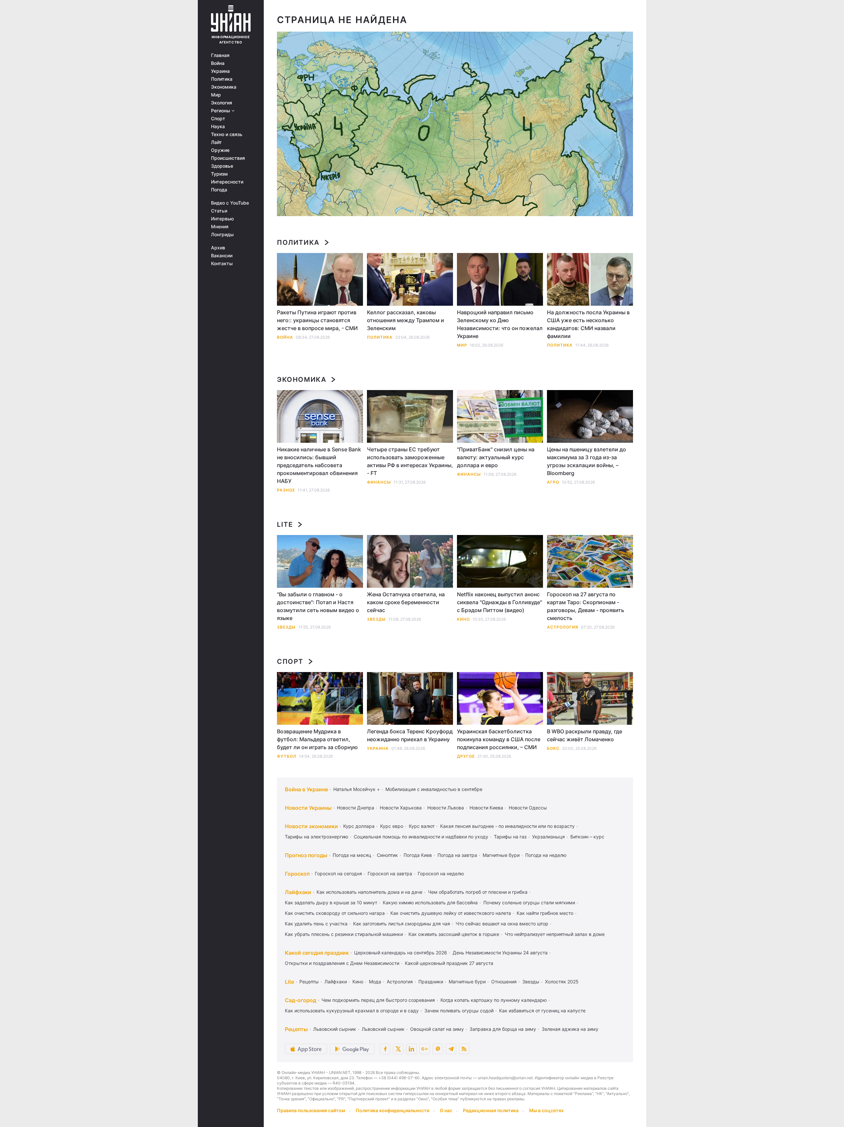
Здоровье (222, 166)
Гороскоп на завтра (390, 873)
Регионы (221, 110)
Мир (216, 95)
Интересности (227, 181)
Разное (286, 490)
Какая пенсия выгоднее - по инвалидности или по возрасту (507, 826)
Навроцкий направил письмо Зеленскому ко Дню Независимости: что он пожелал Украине (500, 324)
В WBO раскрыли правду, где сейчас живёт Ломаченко (584, 735)
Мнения (219, 226)
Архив (218, 247)
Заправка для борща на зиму (502, 1029)
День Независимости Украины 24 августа (500, 952)
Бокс (553, 748)
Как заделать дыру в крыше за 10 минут (331, 902)
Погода (219, 189)
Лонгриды (222, 234)
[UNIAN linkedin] (411, 1049)
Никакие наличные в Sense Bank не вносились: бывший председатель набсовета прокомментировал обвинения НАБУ (319, 465)
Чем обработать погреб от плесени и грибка (478, 892)
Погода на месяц (352, 855)
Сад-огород (300, 1000)
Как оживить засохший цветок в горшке (453, 934)
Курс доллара (359, 826)
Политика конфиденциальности (392, 1110)
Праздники (430, 981)
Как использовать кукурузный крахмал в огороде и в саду (352, 1010)
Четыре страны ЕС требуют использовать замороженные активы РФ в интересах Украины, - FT (410, 461)
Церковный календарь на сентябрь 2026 (400, 952)
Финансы (379, 482)
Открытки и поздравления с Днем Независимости (342, 963)
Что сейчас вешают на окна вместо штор (502, 923)
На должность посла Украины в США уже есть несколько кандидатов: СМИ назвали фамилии (588, 324)
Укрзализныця (548, 836)
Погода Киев (418, 855)
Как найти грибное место (545, 913)
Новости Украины (308, 807)
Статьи (219, 210)
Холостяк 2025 (562, 981)
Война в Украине (306, 789)
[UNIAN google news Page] (424, 1049)
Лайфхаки (298, 892)
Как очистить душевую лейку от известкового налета (450, 913)
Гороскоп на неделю (441, 873)
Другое (466, 756)
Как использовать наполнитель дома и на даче (369, 892)
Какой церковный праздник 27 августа (449, 963)
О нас (446, 1110)
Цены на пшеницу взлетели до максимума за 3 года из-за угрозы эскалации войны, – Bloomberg (586, 461)
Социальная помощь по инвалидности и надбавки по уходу (421, 836)
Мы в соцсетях (546, 1110)
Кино (463, 619)
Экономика (223, 87)
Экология (221, 102)
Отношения (504, 981)
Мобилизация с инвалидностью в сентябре (433, 789)
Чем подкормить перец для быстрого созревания (378, 1000)
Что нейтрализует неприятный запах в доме (555, 934)
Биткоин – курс (587, 836)
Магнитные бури (501, 855)
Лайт (216, 142)
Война (218, 63)
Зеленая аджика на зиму (570, 1029)
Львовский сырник (334, 1029)
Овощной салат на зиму (437, 1029)
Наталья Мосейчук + (356, 789)
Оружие (220, 150)
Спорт (218, 118)
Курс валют (422, 826)
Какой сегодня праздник (317, 952)
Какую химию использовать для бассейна (430, 902)
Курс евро (391, 826)
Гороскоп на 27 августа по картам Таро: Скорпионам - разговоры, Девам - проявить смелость (585, 606)
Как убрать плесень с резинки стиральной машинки (344, 934)
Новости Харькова (401, 807)
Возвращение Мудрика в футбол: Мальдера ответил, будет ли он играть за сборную (317, 739)
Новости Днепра (355, 807)
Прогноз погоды (306, 855)
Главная (220, 55)
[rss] (464, 1049)
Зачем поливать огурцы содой (459, 1010)
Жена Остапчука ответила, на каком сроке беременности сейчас (406, 602)
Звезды (286, 627)
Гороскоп (297, 873)
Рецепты (309, 981)
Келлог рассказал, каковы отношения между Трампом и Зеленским (405, 320)
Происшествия (228, 158)
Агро (553, 482)
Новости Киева (486, 807)
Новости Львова (445, 807)
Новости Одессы (528, 807)
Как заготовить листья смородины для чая (401, 923)
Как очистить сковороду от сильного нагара (335, 913)
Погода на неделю (545, 855)
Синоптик (387, 855)
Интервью (222, 218)
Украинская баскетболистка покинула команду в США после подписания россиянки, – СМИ (498, 739)
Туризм (219, 174)
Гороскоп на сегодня (338, 873)
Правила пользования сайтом (311, 1110)
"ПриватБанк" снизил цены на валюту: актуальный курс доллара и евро (495, 457)
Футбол (286, 756)
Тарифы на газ (510, 836)
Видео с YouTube (230, 203)
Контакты (222, 263)
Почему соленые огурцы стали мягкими (529, 902)
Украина (220, 71)
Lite (285, 524)
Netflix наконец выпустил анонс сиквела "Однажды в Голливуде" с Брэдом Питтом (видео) (499, 602)
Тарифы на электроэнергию (316, 836)
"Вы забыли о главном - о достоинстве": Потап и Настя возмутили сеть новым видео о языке (318, 606)
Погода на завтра (457, 855)
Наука (218, 126)
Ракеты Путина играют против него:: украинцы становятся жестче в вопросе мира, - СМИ (317, 320)
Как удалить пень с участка (316, 923)
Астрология (562, 627)
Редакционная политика (491, 1110)
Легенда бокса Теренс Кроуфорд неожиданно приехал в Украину (410, 735)
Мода (375, 981)
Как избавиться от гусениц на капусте (542, 1010)
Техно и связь (226, 134)
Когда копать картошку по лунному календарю (493, 1000)
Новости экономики (311, 826)
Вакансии (221, 255)
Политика (221, 79)
